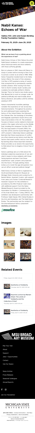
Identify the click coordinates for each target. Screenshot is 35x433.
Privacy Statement (12, 414)
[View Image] (9, 232)
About (5, 349)
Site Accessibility (23, 414)
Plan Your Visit (8, 346)
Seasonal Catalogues (10, 378)
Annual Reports (8, 382)
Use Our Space (8, 364)
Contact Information (19, 412)
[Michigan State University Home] (17, 405)
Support (6, 353)
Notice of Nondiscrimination (17, 418)
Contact (5, 360)
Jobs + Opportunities (10, 356)
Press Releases (8, 375)
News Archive (7, 371)
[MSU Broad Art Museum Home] (17, 337)
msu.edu (25, 417)
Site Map (29, 412)
